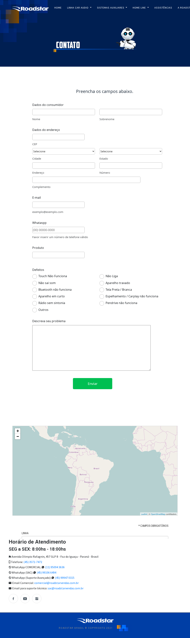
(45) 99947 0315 (64, 577)
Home (58, 7)
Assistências (163, 7)
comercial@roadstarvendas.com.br (56, 583)
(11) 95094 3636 (55, 567)
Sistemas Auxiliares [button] (111, 7)
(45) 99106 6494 (46, 572)
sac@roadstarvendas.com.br (65, 588)
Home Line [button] (140, 7)
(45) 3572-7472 (33, 562)
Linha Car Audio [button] (78, 7)
